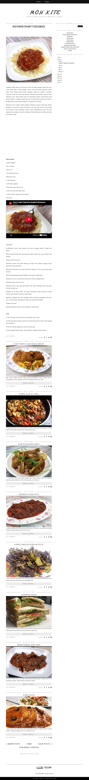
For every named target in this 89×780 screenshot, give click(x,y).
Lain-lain (70, 50)
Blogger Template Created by (44, 778)
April (60, 69)
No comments (10, 336)
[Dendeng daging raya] (29, 511)
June (60, 65)
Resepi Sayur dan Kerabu (70, 45)
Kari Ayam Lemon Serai (28, 444)
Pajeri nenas (29, 695)
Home (39, 1)
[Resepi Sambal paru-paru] (29, 662)
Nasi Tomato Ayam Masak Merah (29, 344)
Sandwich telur (29, 594)
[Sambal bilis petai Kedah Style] (29, 561)
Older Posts (44, 744)
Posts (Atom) (33, 753)
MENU (47, 1)
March (60, 71)
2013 (58, 82)
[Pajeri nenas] (29, 712)
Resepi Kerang (69, 41)
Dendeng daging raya (29, 494)
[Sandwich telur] (29, 612)
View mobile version (29, 747)
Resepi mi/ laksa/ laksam (70, 49)
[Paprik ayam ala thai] (29, 411)
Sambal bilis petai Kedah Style (29, 544)
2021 (58, 74)
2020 (58, 76)
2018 (58, 80)
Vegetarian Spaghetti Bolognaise (29, 26)
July (60, 61)
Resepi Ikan (70, 36)
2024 (58, 57)
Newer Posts (14, 744)
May (60, 67)
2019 (58, 78)
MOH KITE (44, 12)
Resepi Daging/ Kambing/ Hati (70, 34)
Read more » (29, 383)
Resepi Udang (70, 38)
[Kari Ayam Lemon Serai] (29, 461)
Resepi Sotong (69, 40)
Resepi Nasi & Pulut (70, 43)
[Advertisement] (29, 132)
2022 (58, 59)
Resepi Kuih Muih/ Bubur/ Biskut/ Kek (70, 47)
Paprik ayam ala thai (29, 394)
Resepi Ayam (70, 33)
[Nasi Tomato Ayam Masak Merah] (29, 361)
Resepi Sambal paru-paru (29, 645)
